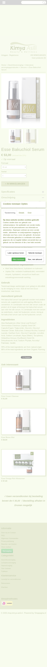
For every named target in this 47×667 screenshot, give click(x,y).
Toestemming (10, 213)
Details (21, 213)
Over (30, 213)
